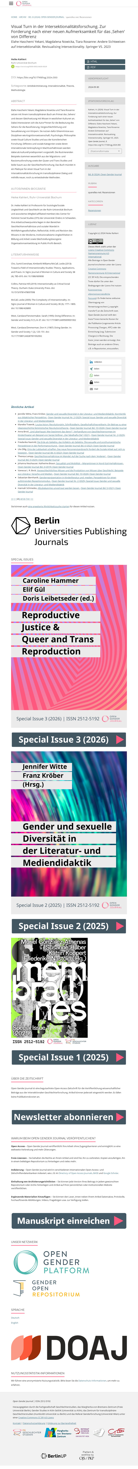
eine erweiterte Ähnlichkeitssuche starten (48, 506)
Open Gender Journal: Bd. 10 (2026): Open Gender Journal (98, 428)
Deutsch (15, 1317)
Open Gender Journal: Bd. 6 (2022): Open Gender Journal (86, 445)
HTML (93, 61)
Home (14, 17)
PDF (93, 67)
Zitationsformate (100, 151)
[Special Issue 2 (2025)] (69, 913)
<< (12, 498)
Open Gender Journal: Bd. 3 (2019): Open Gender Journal (45, 466)
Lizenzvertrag (95, 289)
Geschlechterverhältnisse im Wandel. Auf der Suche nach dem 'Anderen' (70, 456)
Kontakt (17, 1423)
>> (32, 498)
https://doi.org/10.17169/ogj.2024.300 (37, 77)
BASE (95, 1173)
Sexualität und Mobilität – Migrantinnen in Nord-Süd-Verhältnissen (89, 463)
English (14, 1322)
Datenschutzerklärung (34, 1423)
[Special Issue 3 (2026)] (69, 726)
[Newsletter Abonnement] (69, 1124)
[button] (105, 362)
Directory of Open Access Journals (75, 1173)
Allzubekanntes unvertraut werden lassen (59, 488)
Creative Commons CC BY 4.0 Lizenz (36, 1417)
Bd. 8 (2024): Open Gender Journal (46, 17)
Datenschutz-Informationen (92, 1380)
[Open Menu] (11, 3)
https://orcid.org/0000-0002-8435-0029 (31, 66)
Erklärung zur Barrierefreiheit (61, 1423)
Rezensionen (94, 210)
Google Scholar (110, 1173)
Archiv (22, 17)
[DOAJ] (69, 1359)
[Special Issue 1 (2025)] (49, 1044)
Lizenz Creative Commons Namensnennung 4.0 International (101, 253)
